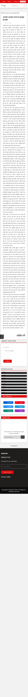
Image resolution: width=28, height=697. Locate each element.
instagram (21, 410)
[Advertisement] (14, 508)
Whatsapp (10, 410)
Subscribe (22, 1)
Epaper (4, 1)
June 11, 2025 (7, 23)
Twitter (9, 406)
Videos (9, 1)
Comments (6, 347)
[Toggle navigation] (25, 5)
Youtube (21, 402)
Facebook (10, 402)
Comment (7, 361)
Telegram (21, 406)
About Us (16, 1)
